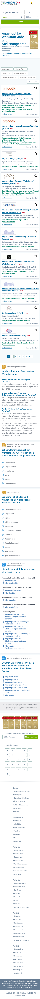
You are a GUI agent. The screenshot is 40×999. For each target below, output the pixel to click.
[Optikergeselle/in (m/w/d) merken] (35, 307)
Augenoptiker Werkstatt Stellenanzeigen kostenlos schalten (15, 616)
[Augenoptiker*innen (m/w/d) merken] (35, 330)
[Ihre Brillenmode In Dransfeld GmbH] (9, 256)
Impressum (17, 808)
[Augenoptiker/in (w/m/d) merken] (35, 153)
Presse (16, 812)
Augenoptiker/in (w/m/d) (12, 159)
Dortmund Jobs (19, 937)
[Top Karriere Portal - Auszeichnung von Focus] (20, 722)
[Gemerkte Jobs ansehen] (31, 3)
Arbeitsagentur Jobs (20, 871)
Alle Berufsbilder (11, 583)
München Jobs (18, 926)
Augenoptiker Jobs (12, 680)
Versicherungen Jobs (20, 864)
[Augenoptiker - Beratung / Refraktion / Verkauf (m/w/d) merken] (35, 175)
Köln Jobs (17, 916)
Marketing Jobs (19, 867)
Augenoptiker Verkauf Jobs (16, 688)
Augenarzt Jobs (11, 677)
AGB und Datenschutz (21, 805)
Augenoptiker (10, 580)
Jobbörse (23, 993)
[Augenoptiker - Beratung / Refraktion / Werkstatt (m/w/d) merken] (35, 256)
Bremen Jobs (18, 956)
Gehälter (17, 904)
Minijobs (17, 838)
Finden (20, 21)
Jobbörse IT (18, 973)
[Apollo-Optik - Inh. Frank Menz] (9, 205)
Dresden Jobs (18, 963)
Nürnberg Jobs (18, 966)
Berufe (16, 900)
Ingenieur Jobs (18, 850)
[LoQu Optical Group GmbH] (9, 176)
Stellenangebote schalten (22, 791)
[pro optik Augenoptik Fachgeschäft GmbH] (9, 88)
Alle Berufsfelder (12, 607)
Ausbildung (17, 841)
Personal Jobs (18, 860)
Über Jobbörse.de (19, 801)
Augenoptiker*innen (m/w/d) (14, 336)
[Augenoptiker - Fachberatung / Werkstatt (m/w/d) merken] (35, 231)
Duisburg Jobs (18, 970)
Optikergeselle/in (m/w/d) (12, 313)
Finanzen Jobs (18, 857)
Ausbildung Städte (19, 887)
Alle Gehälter (10, 593)
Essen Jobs (17, 952)
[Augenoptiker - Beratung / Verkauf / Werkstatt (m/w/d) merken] (35, 88)
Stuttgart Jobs (18, 949)
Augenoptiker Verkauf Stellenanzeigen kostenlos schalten (15, 629)
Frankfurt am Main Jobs (21, 940)
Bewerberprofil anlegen (21, 798)
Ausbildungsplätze (20, 883)
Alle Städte (17, 824)
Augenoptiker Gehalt (13, 590)
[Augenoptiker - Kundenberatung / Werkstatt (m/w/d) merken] (35, 120)
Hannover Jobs (19, 930)
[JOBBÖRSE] (10, 3)
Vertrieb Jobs (18, 854)
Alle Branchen (10, 600)
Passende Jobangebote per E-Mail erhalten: (20, 733)
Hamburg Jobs (18, 923)
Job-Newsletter (32, 737)
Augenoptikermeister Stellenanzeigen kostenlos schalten (15, 641)
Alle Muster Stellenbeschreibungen (14, 647)
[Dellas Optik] (9, 330)
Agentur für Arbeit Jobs (21, 907)
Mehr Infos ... (29, 987)
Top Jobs (17, 831)
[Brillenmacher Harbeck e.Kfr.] (9, 232)
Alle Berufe (9, 695)
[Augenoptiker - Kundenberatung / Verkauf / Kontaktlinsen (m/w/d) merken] (35, 204)
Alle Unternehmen (19, 828)
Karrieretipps (18, 897)
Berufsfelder (18, 890)
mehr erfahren (7, 114)
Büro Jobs (17, 874)
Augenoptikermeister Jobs (16, 685)
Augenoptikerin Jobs (13, 682)
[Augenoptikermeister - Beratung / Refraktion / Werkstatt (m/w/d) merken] (35, 283)
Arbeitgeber (18, 795)
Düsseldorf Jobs (19, 933)
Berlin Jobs (17, 920)
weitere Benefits (9, 111)
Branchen (17, 893)
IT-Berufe (17, 834)
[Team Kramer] (9, 308)
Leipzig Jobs (18, 959)
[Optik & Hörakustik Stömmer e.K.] (9, 154)
